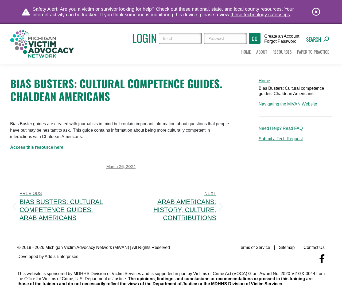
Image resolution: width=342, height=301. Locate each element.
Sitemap (287, 247)
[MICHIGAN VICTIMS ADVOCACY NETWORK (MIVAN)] (42, 44)
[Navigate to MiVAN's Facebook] (322, 259)
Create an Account (281, 36)
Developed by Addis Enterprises (47, 256)
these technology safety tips (260, 14)
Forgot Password (280, 41)
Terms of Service (254, 247)
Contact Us (314, 247)
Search (313, 39)
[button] (261, 52)
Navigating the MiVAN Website (288, 104)
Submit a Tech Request (281, 138)
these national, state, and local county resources (230, 9)
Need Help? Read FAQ (281, 128)
